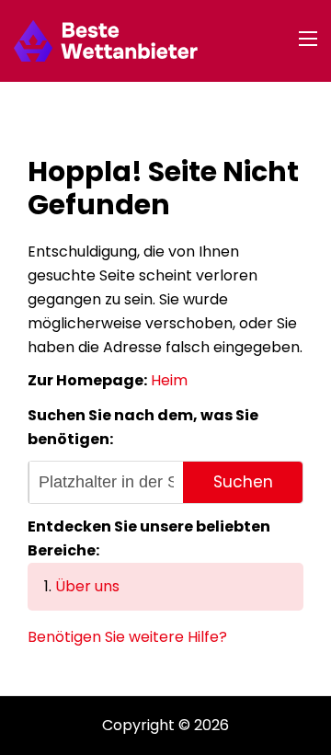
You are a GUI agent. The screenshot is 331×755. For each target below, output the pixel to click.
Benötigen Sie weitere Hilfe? (127, 636)
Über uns (87, 586)
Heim (169, 380)
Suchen (243, 482)
